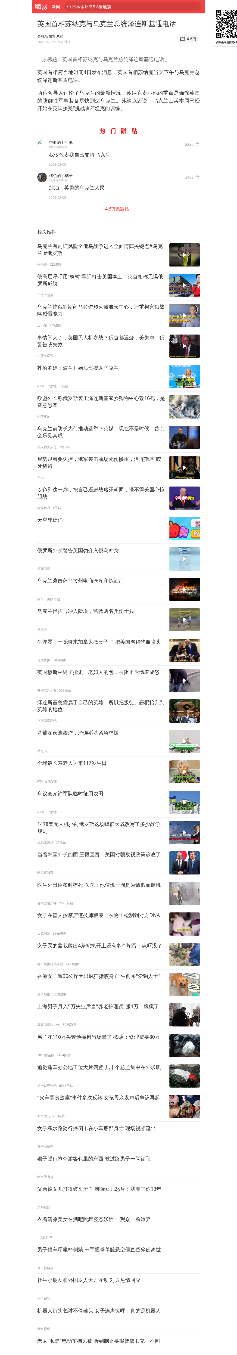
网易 (41, 6)
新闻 (56, 6)
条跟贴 (117, 209)
